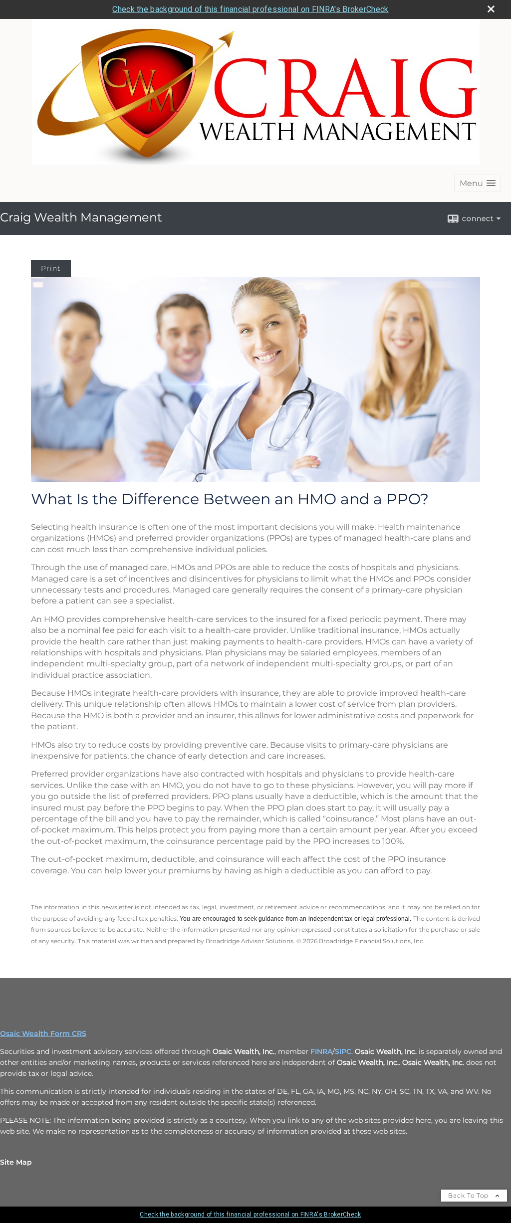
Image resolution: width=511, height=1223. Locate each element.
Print (51, 268)
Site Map (16, 1162)
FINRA (321, 1051)
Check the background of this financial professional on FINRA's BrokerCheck (250, 9)
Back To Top (469, 1195)
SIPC (343, 1051)
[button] (477, 183)
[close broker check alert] (491, 9)
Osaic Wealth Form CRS (43, 1033)
